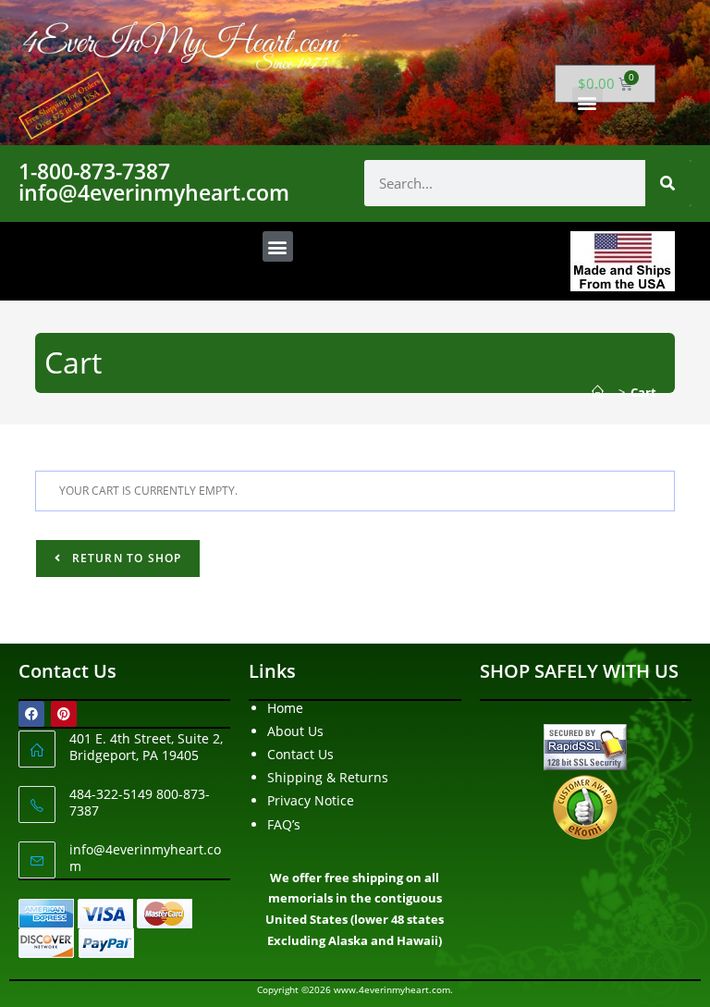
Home (285, 708)
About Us (295, 731)
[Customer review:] (585, 806)
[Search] (668, 183)
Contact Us (300, 754)
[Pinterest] (64, 714)
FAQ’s (283, 824)
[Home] (602, 392)
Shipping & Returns (327, 777)
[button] (587, 102)
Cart (643, 392)
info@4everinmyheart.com (145, 858)
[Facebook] (31, 714)
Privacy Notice (310, 800)
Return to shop (124, 558)
